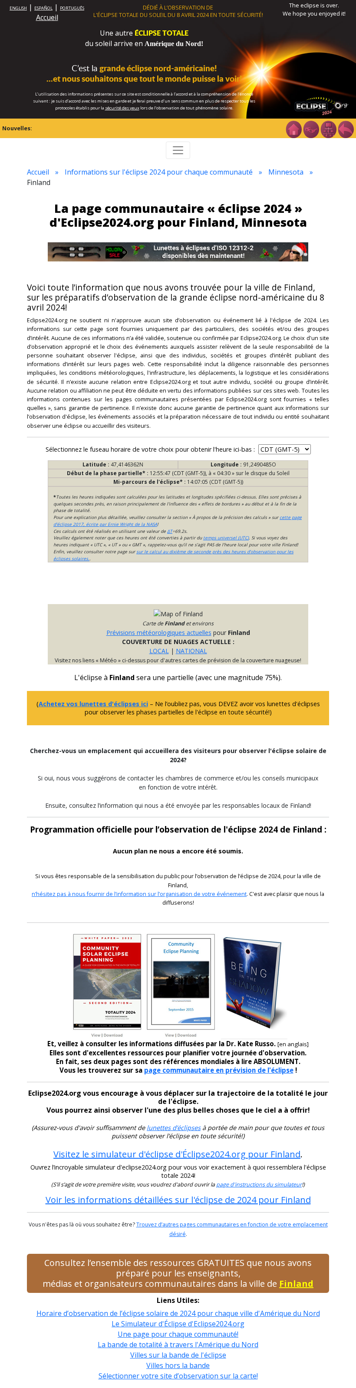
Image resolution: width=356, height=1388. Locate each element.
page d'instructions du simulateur (259, 1184)
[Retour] (345, 128)
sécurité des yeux (122, 108)
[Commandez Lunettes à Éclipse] (178, 251)
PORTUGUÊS (72, 8)
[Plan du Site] (328, 128)
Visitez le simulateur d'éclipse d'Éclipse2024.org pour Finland (176, 1154)
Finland (296, 1283)
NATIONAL (191, 651)
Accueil (47, 17)
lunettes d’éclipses (174, 1128)
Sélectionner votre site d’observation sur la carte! (178, 1376)
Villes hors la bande (178, 1365)
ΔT (169, 531)
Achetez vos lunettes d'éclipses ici (93, 704)
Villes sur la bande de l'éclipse (178, 1355)
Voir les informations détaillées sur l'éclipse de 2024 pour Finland (178, 1200)
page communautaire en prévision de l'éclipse (218, 1070)
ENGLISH (18, 8)
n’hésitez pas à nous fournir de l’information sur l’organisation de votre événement (139, 894)
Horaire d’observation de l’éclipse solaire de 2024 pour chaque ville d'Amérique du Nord (178, 1313)
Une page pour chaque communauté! (178, 1334)
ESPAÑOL (43, 8)
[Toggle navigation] (178, 150)
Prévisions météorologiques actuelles (158, 632)
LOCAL (159, 651)
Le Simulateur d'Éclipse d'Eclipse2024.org (178, 1324)
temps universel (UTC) (226, 538)
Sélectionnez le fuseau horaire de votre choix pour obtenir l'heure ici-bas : (151, 449)
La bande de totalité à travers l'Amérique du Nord (178, 1344)
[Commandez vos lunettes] (311, 128)
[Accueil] (293, 128)
